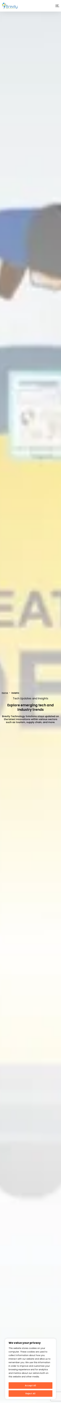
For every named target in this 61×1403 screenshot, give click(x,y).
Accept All (30, 1385)
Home (5, 692)
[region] (30, 1368)
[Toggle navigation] (57, 6)
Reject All (30, 1393)
